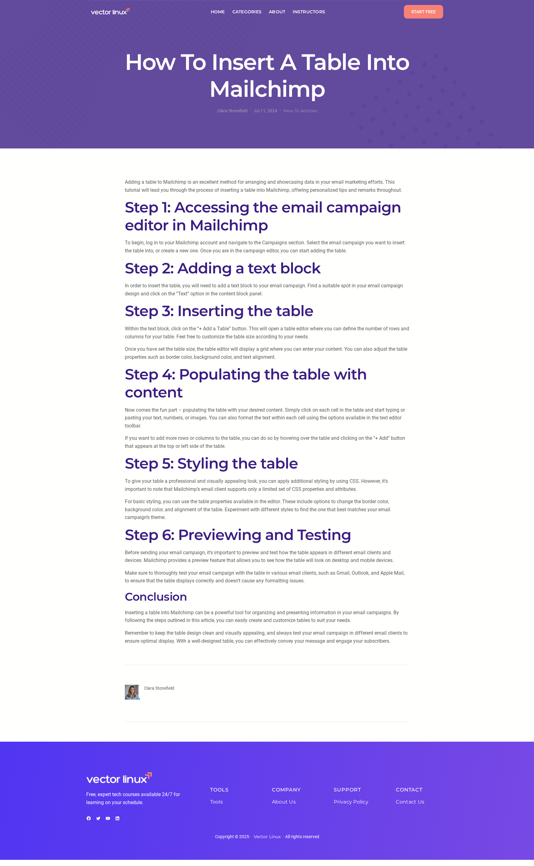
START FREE (423, 11)
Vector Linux (267, 836)
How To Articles (300, 111)
